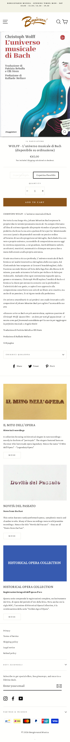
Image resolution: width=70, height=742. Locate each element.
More (12, 455)
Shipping (31, 160)
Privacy (6, 630)
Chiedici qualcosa (18, 354)
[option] (35, 4)
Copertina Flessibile (45, 175)
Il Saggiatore (35, 141)
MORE (12, 536)
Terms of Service (11, 636)
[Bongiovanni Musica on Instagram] (5, 698)
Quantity (35, 183)
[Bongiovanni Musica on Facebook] (13, 698)
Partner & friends (15, 712)
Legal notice (9, 647)
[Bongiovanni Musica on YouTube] (21, 698)
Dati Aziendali (13, 665)
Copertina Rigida (21, 175)
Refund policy (9, 653)
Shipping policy (10, 641)
